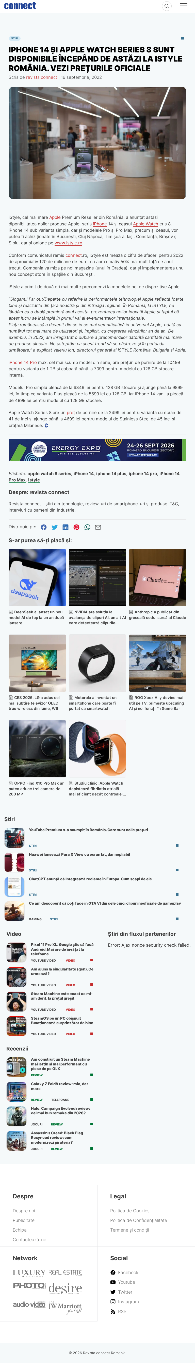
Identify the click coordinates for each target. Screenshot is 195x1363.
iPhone (100, 223)
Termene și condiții (129, 1230)
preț (71, 412)
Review (37, 1075)
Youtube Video (43, 960)
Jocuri (36, 1124)
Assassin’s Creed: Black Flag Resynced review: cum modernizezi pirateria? (57, 1138)
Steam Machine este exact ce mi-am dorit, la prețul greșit (62, 996)
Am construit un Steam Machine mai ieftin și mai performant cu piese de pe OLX (60, 1064)
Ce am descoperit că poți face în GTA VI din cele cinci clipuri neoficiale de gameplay (105, 903)
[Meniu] (183, 6)
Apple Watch (145, 223)
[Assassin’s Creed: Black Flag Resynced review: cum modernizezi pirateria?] (16, 1141)
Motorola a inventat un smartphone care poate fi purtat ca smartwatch (93, 703)
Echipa (20, 1230)
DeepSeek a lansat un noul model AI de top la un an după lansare (36, 618)
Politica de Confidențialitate (138, 1220)
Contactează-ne (29, 1239)
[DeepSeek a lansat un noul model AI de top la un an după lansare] (37, 577)
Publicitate (24, 1220)
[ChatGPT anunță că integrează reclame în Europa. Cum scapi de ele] (14, 887)
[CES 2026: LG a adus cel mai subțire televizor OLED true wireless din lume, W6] (37, 663)
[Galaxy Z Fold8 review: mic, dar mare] (16, 1092)
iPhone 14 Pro (23, 362)
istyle (34, 479)
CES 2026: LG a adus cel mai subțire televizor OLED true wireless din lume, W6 (34, 703)
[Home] (20, 4)
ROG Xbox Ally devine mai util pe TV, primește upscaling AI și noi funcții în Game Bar (156, 703)
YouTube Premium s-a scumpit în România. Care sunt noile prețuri (88, 830)
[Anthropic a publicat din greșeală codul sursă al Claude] (158, 577)
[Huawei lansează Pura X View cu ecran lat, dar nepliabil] (14, 862)
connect (74, 255)
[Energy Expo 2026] (98, 459)
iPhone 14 (84, 473)
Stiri (14, 38)
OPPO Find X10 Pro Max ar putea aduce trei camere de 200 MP (36, 789)
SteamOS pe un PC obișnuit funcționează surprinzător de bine (62, 1020)
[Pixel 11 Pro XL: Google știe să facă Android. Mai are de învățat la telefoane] (16, 952)
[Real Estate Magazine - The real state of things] (65, 1274)
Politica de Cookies (130, 1210)
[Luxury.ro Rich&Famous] (29, 1275)
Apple (55, 217)
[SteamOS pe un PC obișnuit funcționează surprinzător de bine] (16, 1026)
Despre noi (24, 1210)
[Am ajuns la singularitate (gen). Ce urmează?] (16, 977)
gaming (35, 919)
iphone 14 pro (143, 473)
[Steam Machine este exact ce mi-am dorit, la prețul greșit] (16, 1001)
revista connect (41, 77)
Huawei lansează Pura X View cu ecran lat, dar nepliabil (79, 854)
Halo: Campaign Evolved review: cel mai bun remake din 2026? (60, 1110)
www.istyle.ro (68, 242)
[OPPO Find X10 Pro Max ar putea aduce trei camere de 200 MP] (37, 748)
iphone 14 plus (111, 473)
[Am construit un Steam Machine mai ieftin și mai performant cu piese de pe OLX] (16, 1067)
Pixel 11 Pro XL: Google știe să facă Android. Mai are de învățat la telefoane (62, 949)
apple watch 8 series (49, 473)
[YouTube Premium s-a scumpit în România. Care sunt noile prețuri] (14, 838)
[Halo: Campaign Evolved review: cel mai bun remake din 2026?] (16, 1116)
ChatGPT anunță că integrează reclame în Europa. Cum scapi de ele (90, 879)
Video (70, 960)
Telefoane (60, 1100)
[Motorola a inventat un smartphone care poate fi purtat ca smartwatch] (97, 663)
